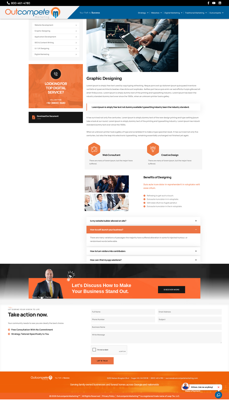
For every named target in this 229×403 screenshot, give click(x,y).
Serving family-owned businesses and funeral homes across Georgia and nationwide (114, 384)
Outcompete (215, 12)
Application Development (45, 36)
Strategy (142, 12)
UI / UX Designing (42, 48)
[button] (218, 387)
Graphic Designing (42, 31)
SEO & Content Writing (44, 42)
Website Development (44, 25)
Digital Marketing (172, 12)
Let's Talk (102, 361)
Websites (155, 12)
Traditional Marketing (194, 12)
